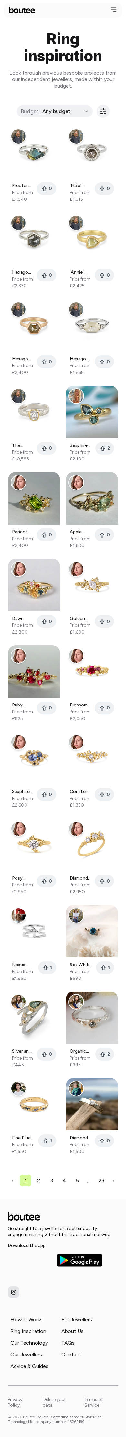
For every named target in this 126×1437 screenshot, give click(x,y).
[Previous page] (13, 1181)
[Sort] (103, 111)
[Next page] (113, 1181)
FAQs (68, 1343)
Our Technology (29, 1343)
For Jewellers (76, 1319)
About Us (72, 1331)
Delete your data (54, 1402)
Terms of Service (93, 1402)
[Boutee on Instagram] (13, 1292)
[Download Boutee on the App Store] (30, 1260)
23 (101, 1180)
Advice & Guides (29, 1366)
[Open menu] (114, 9)
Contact (71, 1354)
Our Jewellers (26, 1354)
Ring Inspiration (28, 1331)
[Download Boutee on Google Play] (79, 1260)
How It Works (26, 1319)
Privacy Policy (15, 1402)
